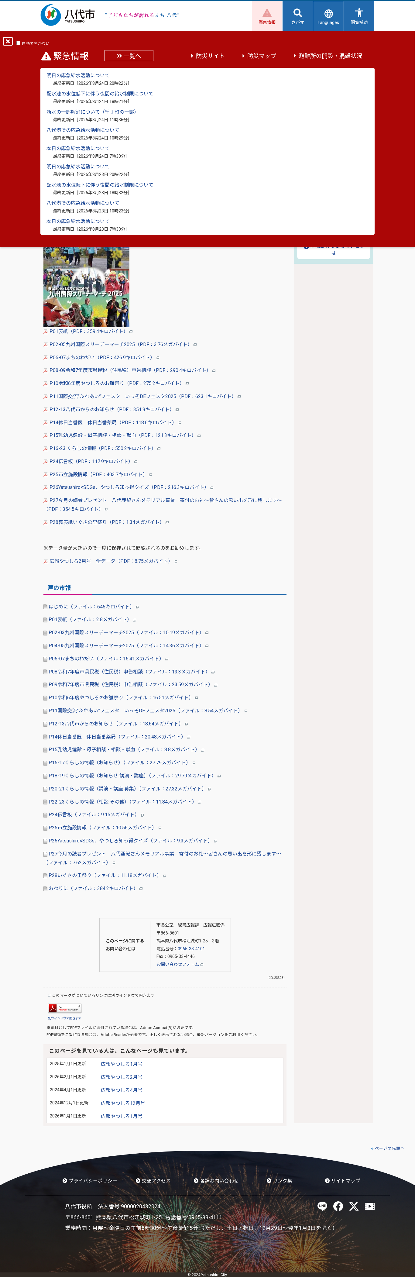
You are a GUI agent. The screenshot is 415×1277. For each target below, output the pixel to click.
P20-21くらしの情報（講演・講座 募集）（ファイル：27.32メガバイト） (127, 789)
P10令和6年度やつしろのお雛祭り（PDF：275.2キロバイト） (117, 383)
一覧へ (131, 56)
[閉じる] (8, 43)
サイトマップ (345, 1181)
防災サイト (210, 56)
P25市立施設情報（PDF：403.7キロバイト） (98, 474)
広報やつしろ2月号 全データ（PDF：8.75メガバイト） (111, 561)
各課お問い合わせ (219, 1181)
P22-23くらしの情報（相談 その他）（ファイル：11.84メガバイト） (122, 802)
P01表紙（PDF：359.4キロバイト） (88, 331)
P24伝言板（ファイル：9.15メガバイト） (94, 814)
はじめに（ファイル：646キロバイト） (91, 607)
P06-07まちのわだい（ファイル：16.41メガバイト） (106, 659)
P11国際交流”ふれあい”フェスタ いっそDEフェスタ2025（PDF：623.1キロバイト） (143, 396)
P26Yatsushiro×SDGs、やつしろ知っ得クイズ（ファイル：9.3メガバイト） (130, 841)
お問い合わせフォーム (178, 964)
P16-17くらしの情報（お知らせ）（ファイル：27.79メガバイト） (119, 763)
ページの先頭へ (390, 1148)
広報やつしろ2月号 (121, 1077)
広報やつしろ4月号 (121, 1090)
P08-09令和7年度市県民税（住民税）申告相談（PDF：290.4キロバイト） (130, 370)
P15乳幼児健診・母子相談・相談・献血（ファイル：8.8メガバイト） (124, 749)
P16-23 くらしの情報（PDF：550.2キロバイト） (102, 448)
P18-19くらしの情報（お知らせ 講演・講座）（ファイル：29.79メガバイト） (132, 776)
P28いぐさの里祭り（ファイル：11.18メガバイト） (105, 875)
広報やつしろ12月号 (123, 1103)
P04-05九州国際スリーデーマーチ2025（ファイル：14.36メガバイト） (126, 646)
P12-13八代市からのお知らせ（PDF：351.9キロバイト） (112, 409)
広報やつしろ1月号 (121, 1064)
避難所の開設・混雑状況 (330, 56)
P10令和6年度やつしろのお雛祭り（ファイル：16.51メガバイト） (121, 697)
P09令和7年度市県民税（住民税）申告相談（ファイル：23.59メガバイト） (130, 684)
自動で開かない (36, 43)
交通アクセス (156, 1181)
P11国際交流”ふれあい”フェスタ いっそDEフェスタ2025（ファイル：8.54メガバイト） (145, 711)
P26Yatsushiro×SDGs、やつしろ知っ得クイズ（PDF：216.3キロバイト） (129, 487)
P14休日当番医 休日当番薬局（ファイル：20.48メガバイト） (117, 737)
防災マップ (261, 56)
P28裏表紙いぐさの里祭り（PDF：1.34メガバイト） (107, 522)
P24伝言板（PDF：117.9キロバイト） (91, 461)
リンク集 (282, 1181)
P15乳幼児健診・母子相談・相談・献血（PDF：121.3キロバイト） (122, 435)
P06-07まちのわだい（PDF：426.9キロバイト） (102, 357)
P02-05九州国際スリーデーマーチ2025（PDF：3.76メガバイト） (121, 344)
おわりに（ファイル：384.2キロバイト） (93, 888)
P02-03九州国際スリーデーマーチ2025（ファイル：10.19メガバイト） (126, 632)
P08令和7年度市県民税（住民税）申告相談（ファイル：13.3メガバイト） (129, 672)
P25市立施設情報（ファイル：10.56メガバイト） (102, 828)
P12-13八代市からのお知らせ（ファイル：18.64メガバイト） (116, 724)
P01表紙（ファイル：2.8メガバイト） (90, 619)
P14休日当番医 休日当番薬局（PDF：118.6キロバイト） (113, 422)
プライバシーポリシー (92, 1181)
